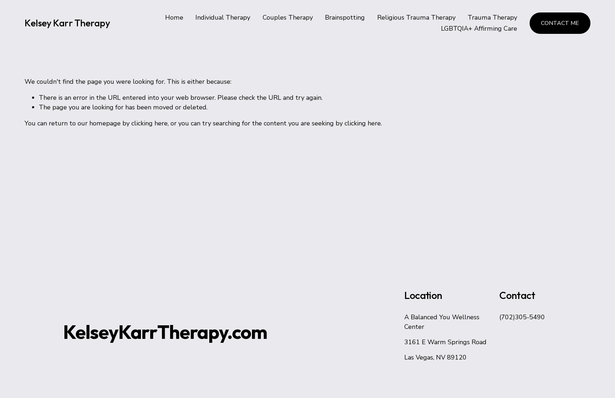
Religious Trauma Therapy (416, 17)
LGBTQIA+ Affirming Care (479, 28)
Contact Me (560, 23)
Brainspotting (345, 17)
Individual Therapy (222, 17)
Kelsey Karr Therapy (67, 23)
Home (174, 17)
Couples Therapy (288, 17)
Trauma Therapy (492, 17)
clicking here (149, 123)
